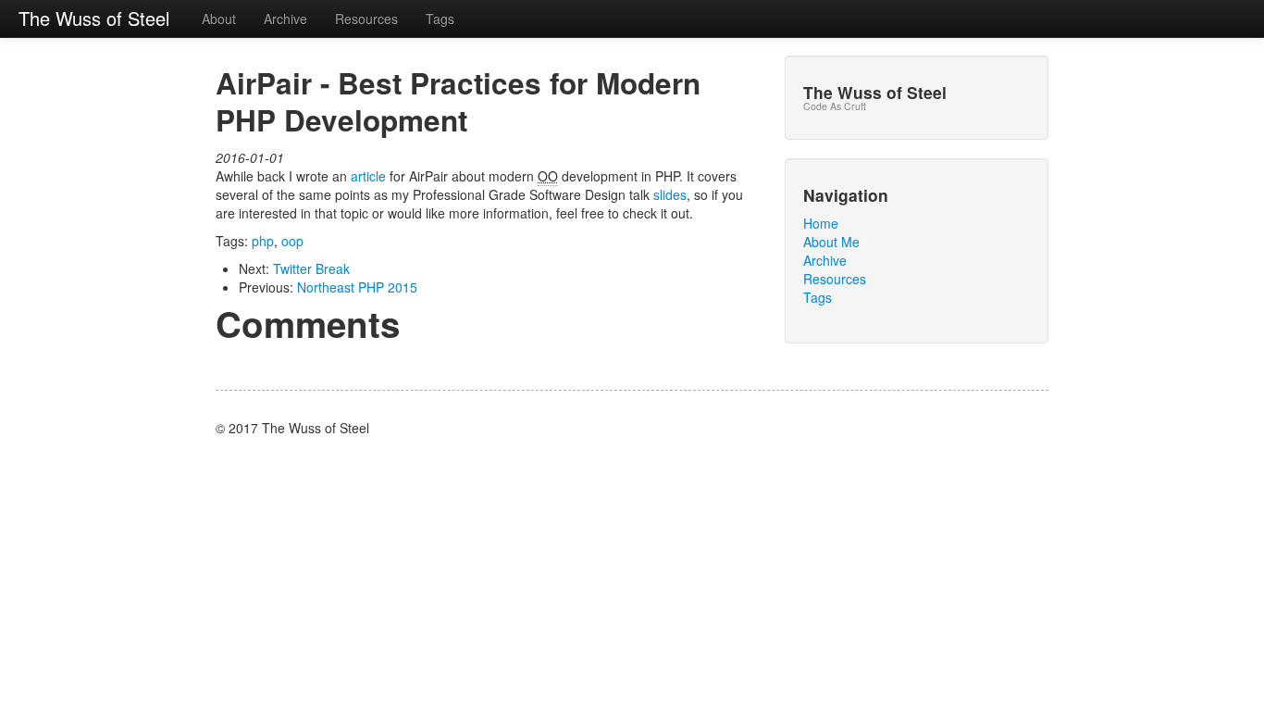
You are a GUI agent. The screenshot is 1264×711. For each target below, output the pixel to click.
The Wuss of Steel (94, 18)
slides (670, 194)
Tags (440, 18)
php (263, 240)
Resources (366, 18)
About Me (831, 241)
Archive (285, 18)
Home (820, 223)
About (219, 18)
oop (292, 240)
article (368, 176)
